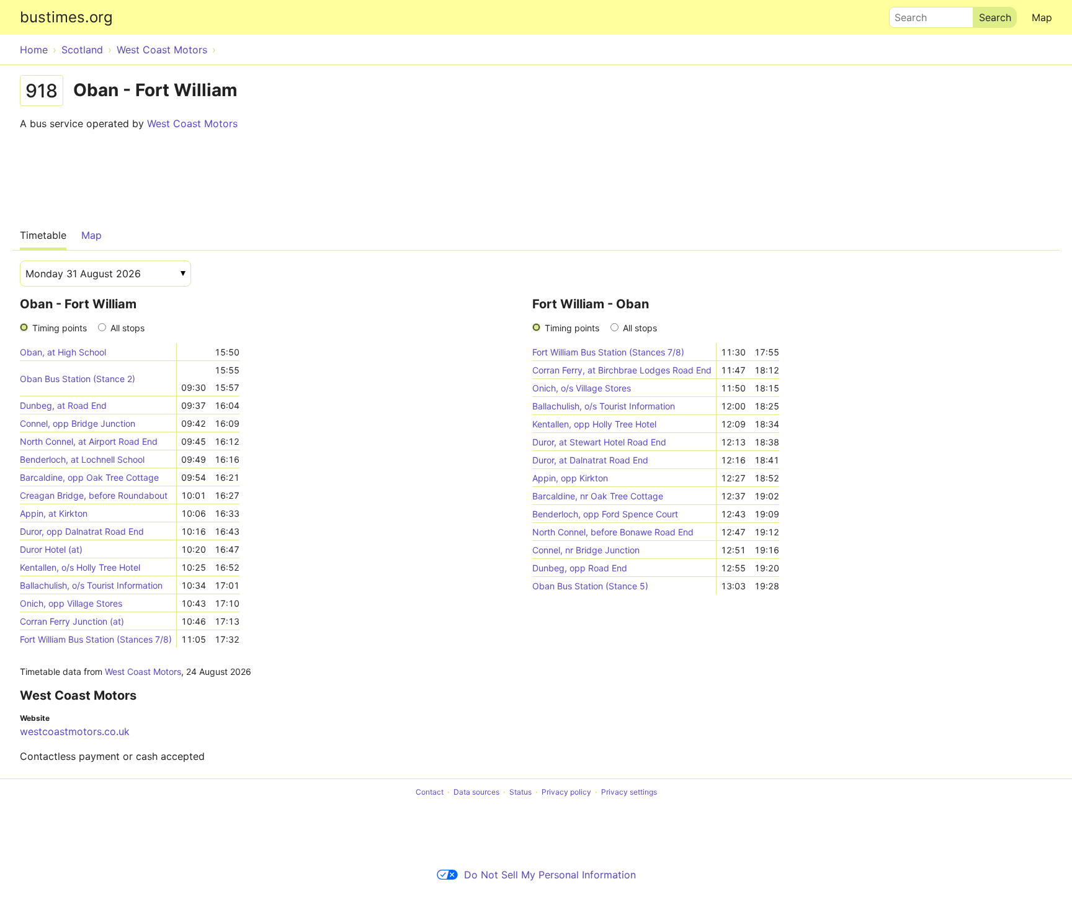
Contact (430, 792)
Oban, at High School (63, 352)
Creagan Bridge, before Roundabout (94, 495)
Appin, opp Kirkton (570, 478)
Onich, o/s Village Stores (581, 388)
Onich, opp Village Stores (71, 603)
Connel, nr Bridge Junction (586, 550)
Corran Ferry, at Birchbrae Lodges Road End (622, 370)
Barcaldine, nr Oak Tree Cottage (597, 496)
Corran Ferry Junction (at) (72, 621)
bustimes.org (66, 17)
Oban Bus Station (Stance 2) (77, 378)
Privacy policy (566, 792)
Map (1042, 17)
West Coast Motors (192, 123)
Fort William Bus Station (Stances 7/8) (96, 639)
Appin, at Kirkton (53, 513)
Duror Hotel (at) (51, 549)
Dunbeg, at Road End (63, 405)
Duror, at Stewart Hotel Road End (599, 442)
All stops (127, 328)
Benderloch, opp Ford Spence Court (605, 514)
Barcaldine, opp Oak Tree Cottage (89, 477)
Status (520, 792)
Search (905, 14)
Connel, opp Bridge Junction (77, 423)
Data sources (476, 792)
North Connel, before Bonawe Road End (613, 532)
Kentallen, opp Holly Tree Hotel (594, 424)
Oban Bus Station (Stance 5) (590, 586)
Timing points (59, 328)
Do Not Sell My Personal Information (550, 874)
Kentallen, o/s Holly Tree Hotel (80, 567)
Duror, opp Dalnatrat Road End (82, 531)
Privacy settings (629, 792)
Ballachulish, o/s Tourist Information (91, 585)
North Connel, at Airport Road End (89, 441)
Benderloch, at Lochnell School (82, 459)
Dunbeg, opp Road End (579, 568)
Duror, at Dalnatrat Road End (590, 460)
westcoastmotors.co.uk (75, 731)
